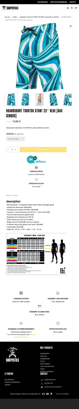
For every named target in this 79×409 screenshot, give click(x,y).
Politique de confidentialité (29, 394)
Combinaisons (45, 359)
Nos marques (9, 379)
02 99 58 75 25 (48, 383)
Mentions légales (15, 394)
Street (42, 369)
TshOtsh (15, 195)
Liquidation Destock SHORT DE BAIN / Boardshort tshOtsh (39, 17)
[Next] (71, 99)
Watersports (44, 353)
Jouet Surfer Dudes (47, 366)
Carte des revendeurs (12, 382)
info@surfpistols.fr (50, 379)
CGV (39, 394)
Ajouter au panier (43, 150)
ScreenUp (66, 394)
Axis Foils (43, 356)
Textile (15, 17)
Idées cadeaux (45, 364)
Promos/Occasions (46, 371)
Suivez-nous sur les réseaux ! (52, 387)
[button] (71, 26)
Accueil (7, 17)
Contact (7, 385)
